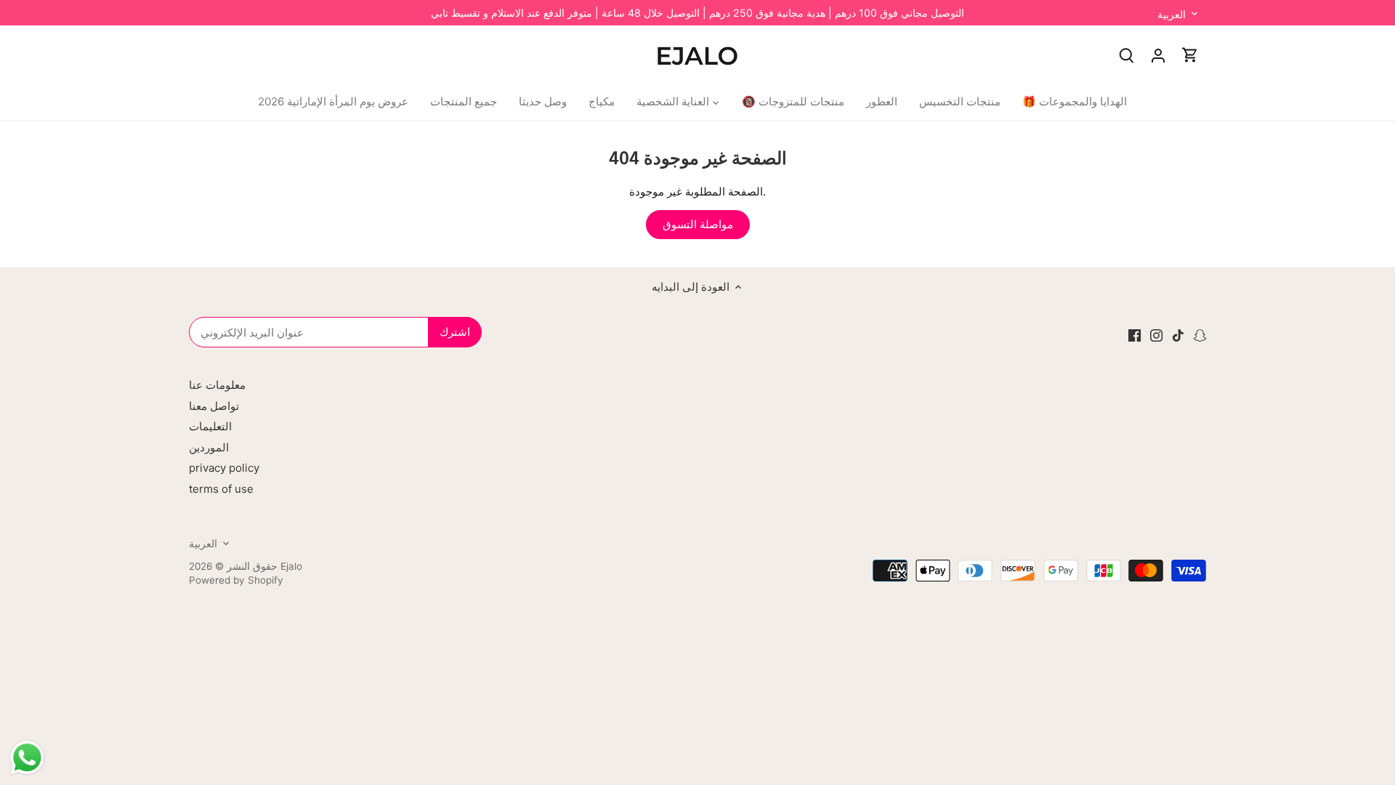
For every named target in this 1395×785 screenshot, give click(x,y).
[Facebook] (1134, 334)
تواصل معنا (214, 406)
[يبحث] (1126, 55)
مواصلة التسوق (698, 224)
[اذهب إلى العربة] (1190, 55)
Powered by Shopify (236, 580)
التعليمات (210, 426)
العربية (1171, 14)
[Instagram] (1156, 334)
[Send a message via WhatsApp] (27, 758)
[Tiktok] (1178, 334)
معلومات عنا (217, 385)
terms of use (221, 489)
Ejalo (291, 566)
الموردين (209, 447)
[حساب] (1158, 55)
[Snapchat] (1200, 334)
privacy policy (224, 468)
